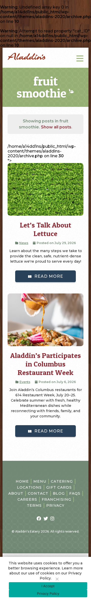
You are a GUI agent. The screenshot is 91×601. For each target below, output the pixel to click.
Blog (59, 493)
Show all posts (56, 127)
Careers (27, 499)
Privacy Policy (48, 593)
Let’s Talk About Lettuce (45, 229)
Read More (48, 276)
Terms (34, 505)
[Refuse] (57, 578)
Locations (29, 487)
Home (22, 481)
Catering (62, 481)
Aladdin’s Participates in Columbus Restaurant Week (45, 364)
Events (24, 382)
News (23, 243)
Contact (38, 493)
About (15, 493)
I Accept (48, 586)
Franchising (56, 499)
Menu (39, 481)
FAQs (74, 493)
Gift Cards (59, 487)
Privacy (55, 505)
